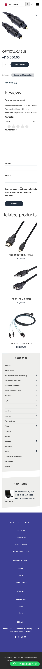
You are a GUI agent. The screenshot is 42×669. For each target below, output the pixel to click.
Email (8, 175)
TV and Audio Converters (13, 456)
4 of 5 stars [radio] (22, 126)
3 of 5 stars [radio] (18, 126)
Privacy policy (21, 545)
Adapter (7, 365)
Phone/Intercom (10, 421)
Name (8, 163)
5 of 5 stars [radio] (27, 126)
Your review (11, 130)
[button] (36, 15)
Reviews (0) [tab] (11, 82)
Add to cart (20, 64)
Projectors (8, 431)
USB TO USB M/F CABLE (21, 299)
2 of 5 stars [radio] (13, 126)
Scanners (8, 436)
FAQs (21, 575)
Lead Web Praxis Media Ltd (25, 660)
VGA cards (8, 466)
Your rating (9, 117)
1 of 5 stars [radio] (9, 126)
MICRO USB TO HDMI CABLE (21, 255)
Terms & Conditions (21, 551)
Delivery (21, 568)
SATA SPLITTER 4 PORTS (21, 343)
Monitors (8, 411)
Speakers (8, 446)
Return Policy (21, 582)
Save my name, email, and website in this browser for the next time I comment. (21, 192)
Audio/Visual (9, 370)
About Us (21, 531)
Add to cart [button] (20, 250)
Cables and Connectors (23, 75)
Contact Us (21, 538)
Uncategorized (10, 461)
